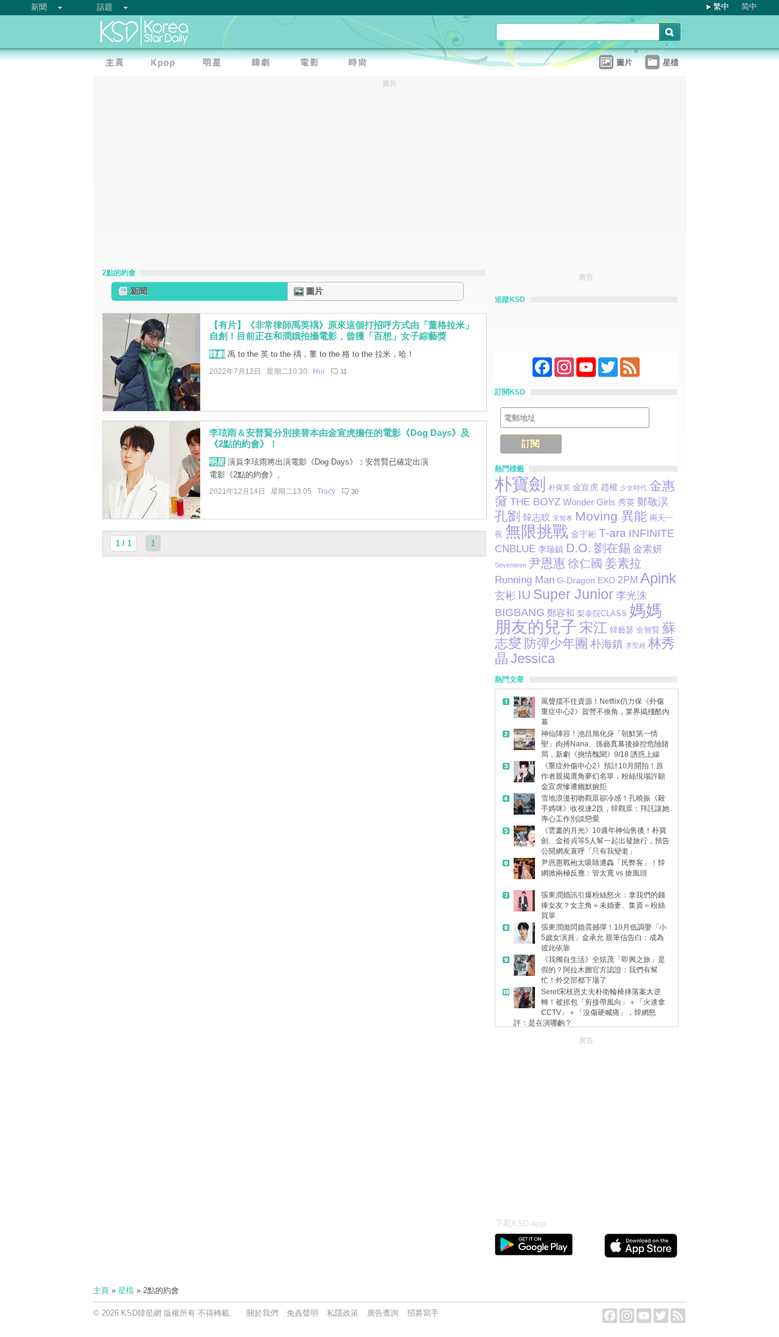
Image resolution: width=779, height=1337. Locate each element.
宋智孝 (563, 518)
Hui (318, 371)
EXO (606, 580)
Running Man (524, 580)
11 (343, 371)
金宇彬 (583, 534)
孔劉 (507, 516)
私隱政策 (342, 1313)
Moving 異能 (611, 516)
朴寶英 (559, 487)
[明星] (214, 64)
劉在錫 (612, 548)
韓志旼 (536, 517)
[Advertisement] (586, 1124)
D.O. (579, 548)
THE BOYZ (535, 502)
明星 (217, 461)
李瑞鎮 (551, 549)
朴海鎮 (606, 643)
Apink (658, 578)
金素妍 (647, 548)
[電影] (312, 64)
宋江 (593, 628)
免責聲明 (302, 1313)
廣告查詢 (383, 1313)
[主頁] (117, 64)
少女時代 (633, 487)
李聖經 (636, 645)
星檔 (126, 1290)
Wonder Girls (589, 502)
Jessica (533, 658)
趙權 (609, 487)
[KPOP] (166, 64)
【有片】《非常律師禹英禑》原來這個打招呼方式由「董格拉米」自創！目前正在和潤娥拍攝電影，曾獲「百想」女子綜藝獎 (341, 331)
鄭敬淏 (652, 502)
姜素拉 (623, 563)
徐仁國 (585, 563)
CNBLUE (515, 549)
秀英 (626, 502)
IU (524, 595)
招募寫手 (423, 1313)
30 (354, 491)
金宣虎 (585, 487)
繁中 (721, 6)
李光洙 (631, 596)
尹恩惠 (547, 563)
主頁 (101, 1290)
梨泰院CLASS (602, 613)
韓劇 (217, 354)
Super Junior (573, 594)
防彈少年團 (556, 643)
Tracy (326, 491)
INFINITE (651, 533)
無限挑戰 (536, 531)
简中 (749, 6)
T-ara (612, 533)
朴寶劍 (520, 484)
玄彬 (505, 596)
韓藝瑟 (622, 629)
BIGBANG (520, 612)
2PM (628, 579)
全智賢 (648, 630)
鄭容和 (561, 613)
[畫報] (361, 64)
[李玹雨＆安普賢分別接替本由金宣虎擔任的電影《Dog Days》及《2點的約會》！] (151, 516)
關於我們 (262, 1313)
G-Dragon (576, 580)
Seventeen (510, 565)
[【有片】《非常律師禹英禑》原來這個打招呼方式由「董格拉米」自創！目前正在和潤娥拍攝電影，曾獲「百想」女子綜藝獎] (151, 408)
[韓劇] (263, 64)
